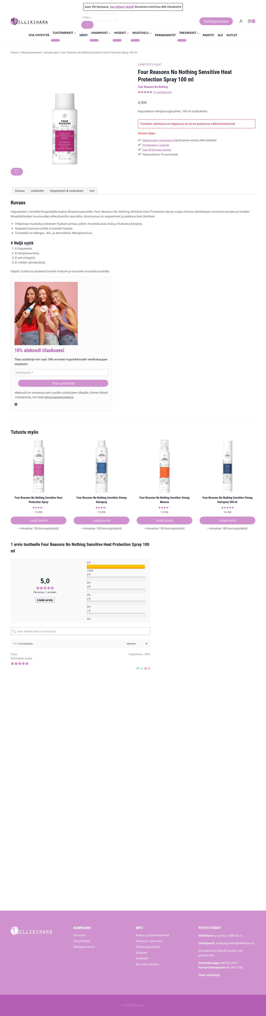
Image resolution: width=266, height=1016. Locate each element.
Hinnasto (79, 935)
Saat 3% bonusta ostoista (156, 149)
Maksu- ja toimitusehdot (152, 935)
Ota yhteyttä (39, 35)
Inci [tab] (92, 190)
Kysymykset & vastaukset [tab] (66, 190)
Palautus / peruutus (149, 941)
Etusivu (15, 52)
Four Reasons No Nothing (153, 87)
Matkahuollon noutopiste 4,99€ (160, 140)
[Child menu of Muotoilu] (135, 40)
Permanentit (165, 35)
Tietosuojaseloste (148, 947)
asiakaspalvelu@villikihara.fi (235, 943)
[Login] (241, 21)
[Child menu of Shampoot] (94, 40)
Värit (83, 35)
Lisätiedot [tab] (37, 190)
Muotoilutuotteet (31, 52)
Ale (220, 35)
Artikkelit (142, 958)
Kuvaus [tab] (20, 190)
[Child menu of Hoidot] (117, 40)
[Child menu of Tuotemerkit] (55, 40)
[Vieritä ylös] (257, 1002)
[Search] (87, 25)
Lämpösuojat (51, 52)
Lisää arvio (45, 600)
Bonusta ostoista (147, 964)
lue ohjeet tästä (121, 7)
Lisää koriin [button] (38, 520)
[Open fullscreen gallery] (17, 172)
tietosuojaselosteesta (58, 397)
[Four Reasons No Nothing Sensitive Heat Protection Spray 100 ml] (65, 113)
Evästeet (141, 953)
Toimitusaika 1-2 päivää (155, 145)
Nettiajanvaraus (216, 21)
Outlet (231, 35)
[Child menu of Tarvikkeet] (181, 40)
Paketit (208, 35)
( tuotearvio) (162, 92)
